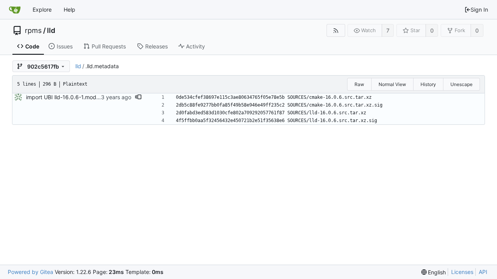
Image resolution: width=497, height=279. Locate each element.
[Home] (15, 10)
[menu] (433, 272)
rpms (33, 30)
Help (69, 9)
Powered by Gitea (30, 272)
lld (51, 30)
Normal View (392, 84)
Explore (42, 9)
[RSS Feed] (336, 30)
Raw (359, 84)
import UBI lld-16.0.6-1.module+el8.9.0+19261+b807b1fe (99, 97)
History (428, 84)
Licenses (462, 272)
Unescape (461, 84)
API (483, 272)
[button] (138, 97)
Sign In (479, 9)
